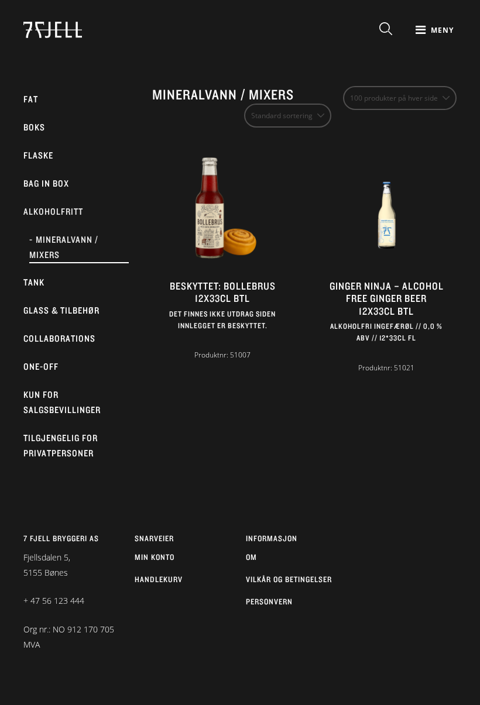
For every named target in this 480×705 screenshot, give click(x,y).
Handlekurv (159, 579)
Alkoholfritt (53, 211)
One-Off (41, 366)
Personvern (269, 601)
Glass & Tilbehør (61, 310)
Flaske (38, 155)
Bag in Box (46, 183)
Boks (34, 127)
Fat (30, 99)
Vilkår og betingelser (289, 579)
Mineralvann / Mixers (63, 247)
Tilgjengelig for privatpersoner (60, 445)
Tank (33, 282)
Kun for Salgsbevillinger (62, 402)
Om (251, 557)
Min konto (154, 557)
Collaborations (59, 338)
